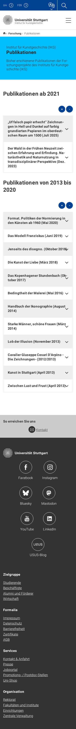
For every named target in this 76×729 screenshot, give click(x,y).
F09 (19, 5)
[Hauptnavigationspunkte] (68, 20)
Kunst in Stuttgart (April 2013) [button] (31, 372)
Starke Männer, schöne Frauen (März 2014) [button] (37, 326)
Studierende (12, 582)
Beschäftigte (12, 588)
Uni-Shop (10, 680)
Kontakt (42, 429)
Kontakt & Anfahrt (16, 659)
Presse (8, 664)
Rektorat (9, 699)
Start (4, 33)
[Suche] (64, 5)
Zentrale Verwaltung (18, 715)
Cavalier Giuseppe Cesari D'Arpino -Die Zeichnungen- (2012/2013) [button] (36, 356)
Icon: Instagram (50, 467)
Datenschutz (12, 623)
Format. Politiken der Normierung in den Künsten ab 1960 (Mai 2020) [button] (36, 220)
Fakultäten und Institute (21, 705)
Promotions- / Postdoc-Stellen (25, 675)
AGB (6, 639)
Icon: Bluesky (25, 493)
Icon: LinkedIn (49, 518)
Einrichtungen (13, 710)
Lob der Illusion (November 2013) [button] (34, 341)
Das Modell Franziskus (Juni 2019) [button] (35, 235)
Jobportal (10, 669)
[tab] (38, 129)
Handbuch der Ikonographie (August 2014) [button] (36, 308)
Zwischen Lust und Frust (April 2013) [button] (37, 385)
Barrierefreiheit (14, 628)
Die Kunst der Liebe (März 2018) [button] (33, 262)
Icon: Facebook (25, 467)
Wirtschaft (11, 598)
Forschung (14, 33)
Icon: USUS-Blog (38, 544)
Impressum (11, 618)
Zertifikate (10, 634)
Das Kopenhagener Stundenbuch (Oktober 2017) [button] (37, 277)
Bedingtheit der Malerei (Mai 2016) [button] (35, 293)
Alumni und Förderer (18, 593)
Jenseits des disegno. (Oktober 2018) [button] (37, 249)
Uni (5, 5)
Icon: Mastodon (49, 493)
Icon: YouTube (27, 518)
